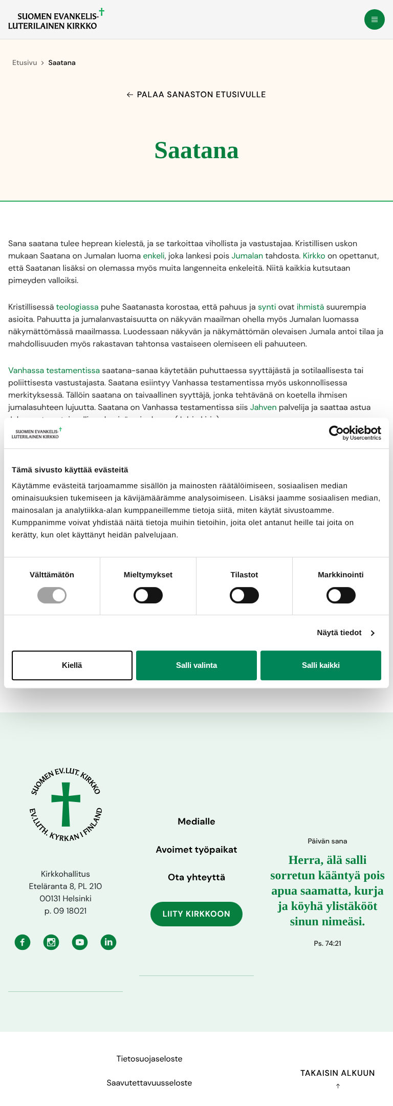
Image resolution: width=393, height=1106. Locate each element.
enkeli (153, 255)
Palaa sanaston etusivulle (201, 94)
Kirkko (314, 255)
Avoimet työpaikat (196, 849)
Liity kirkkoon (197, 913)
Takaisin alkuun (337, 1073)
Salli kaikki (321, 665)
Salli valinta (196, 665)
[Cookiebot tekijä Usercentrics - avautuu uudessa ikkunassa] (336, 433)
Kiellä (72, 665)
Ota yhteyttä (196, 877)
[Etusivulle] (56, 18)
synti (267, 306)
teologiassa (77, 306)
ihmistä (310, 306)
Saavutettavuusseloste (149, 1082)
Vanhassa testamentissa (54, 370)
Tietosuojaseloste (149, 1058)
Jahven (263, 407)
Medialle (196, 821)
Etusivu (24, 63)
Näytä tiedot (339, 632)
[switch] (148, 595)
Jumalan (247, 255)
